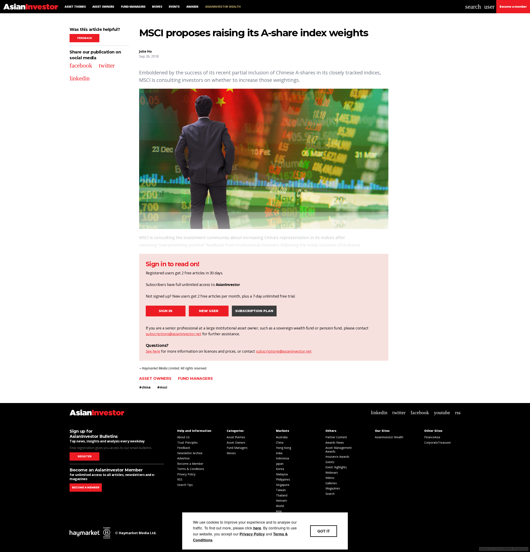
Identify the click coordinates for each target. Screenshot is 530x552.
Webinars (331, 473)
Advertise (183, 458)
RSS (179, 479)
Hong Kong (283, 448)
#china (145, 387)
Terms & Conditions (190, 469)
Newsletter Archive (189, 453)
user (489, 6)
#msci (162, 387)
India (279, 453)
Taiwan (281, 490)
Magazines (332, 488)
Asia (279, 511)
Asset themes (236, 437)
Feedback (84, 38)
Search (330, 494)
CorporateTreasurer (437, 442)
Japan (279, 464)
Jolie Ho (145, 51)
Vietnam (281, 500)
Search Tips (185, 485)
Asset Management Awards (338, 449)
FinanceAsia (432, 437)
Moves (231, 453)
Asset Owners (155, 378)
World (280, 506)
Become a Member (190, 464)
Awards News (334, 442)
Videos (329, 478)
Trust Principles (187, 442)
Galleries (331, 483)
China (279, 442)
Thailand (281, 495)
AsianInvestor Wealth (389, 437)
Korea (280, 469)
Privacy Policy (186, 474)
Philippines (283, 479)
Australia (282, 437)
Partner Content (336, 437)
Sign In (165, 311)
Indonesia (282, 458)
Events (329, 462)
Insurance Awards (337, 457)
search (473, 6)
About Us (183, 437)
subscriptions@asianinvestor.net (173, 333)
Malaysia (282, 474)
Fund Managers (195, 378)
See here (153, 351)
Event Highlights (336, 467)
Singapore (282, 485)
